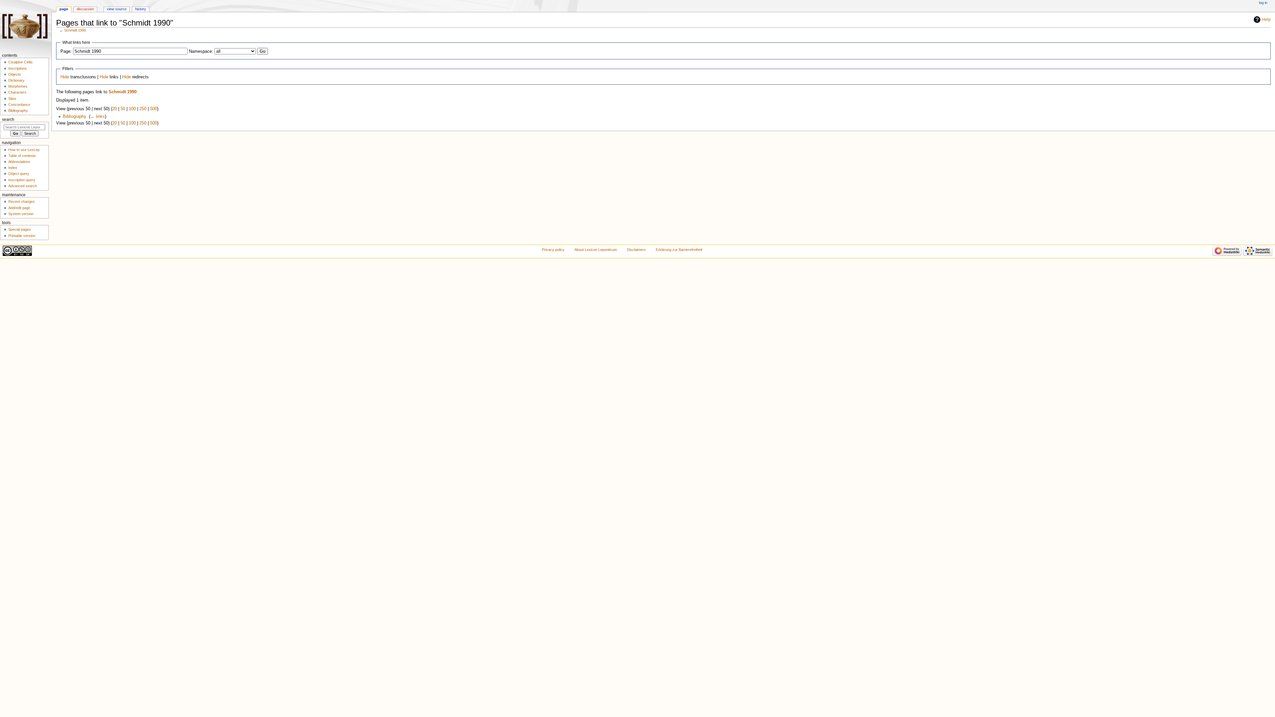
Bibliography (74, 116)
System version (21, 214)
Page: (66, 51)
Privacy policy (553, 250)
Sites (12, 99)
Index (12, 168)
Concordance (19, 105)
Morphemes (18, 86)
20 (114, 109)
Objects (14, 74)
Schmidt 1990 (75, 30)
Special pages (19, 229)
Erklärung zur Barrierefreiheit (679, 250)
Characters (17, 92)
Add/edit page (19, 208)
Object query (18, 174)
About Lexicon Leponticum (595, 250)
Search (8, 119)
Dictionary (16, 80)
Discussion (85, 9)
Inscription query (21, 180)
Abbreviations (19, 162)
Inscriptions (17, 68)
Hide (64, 77)
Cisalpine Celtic (20, 62)
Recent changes (21, 201)
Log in (1263, 3)
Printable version (21, 236)
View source (117, 9)
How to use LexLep (24, 150)
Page (63, 9)
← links (97, 116)
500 (153, 109)
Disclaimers (636, 250)
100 (132, 109)
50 (123, 109)
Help (1266, 19)
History (140, 9)
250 (142, 109)
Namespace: (201, 51)
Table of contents (22, 156)
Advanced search (22, 186)
